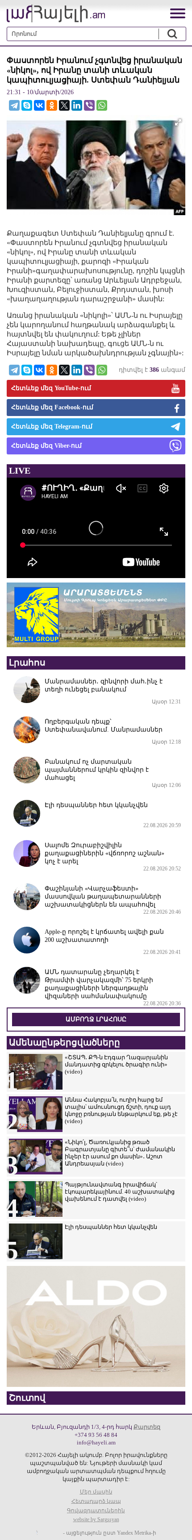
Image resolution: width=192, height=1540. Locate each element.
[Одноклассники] (51, 105)
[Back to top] (176, 1524)
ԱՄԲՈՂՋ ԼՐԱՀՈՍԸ (96, 1019)
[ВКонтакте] (39, 105)
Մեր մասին (96, 1492)
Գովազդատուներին (96, 1510)
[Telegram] (14, 105)
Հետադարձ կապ (96, 1501)
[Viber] (89, 105)
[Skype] (26, 105)
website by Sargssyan (96, 1519)
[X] (64, 105)
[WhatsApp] (101, 105)
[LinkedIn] (76, 105)
